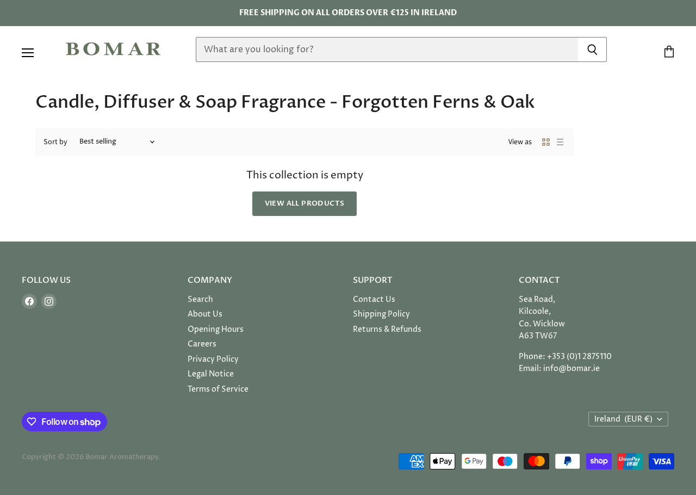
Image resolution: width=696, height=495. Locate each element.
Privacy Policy (213, 359)
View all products (305, 203)
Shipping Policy (381, 314)
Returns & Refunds (387, 329)
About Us (205, 314)
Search (200, 299)
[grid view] (545, 142)
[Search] (592, 49)
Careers (202, 344)
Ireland (623, 419)
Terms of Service (218, 389)
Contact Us (374, 299)
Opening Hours (216, 329)
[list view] (560, 142)
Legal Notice (211, 374)
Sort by (55, 142)
